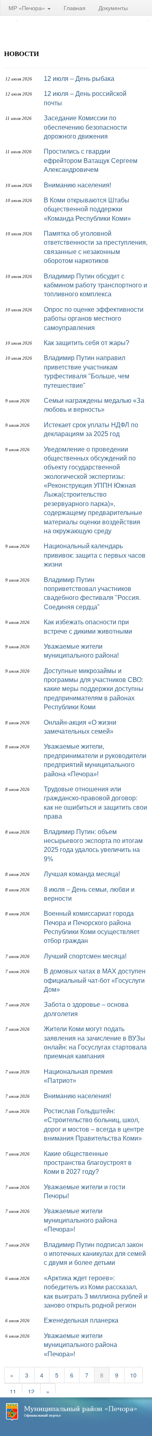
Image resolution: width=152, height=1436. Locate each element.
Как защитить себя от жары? (86, 342)
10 (133, 1375)
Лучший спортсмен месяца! (85, 956)
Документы (113, 8)
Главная (75, 8)
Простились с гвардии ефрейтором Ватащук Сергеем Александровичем (90, 160)
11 (13, 1391)
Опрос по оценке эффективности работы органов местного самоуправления (93, 318)
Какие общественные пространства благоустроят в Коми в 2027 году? (88, 1162)
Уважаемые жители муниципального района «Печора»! (80, 1220)
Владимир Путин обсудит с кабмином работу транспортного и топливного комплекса (95, 285)
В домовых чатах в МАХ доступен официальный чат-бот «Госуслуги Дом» (95, 980)
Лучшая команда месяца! (82, 874)
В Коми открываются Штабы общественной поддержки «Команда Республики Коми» (87, 209)
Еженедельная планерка (81, 1320)
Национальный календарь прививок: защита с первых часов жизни (95, 555)
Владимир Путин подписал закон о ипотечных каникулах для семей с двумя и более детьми (95, 1254)
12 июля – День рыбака (79, 78)
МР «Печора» (28, 8)
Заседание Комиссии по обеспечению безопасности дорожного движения (85, 127)
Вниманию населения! (77, 185)
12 (31, 1391)
